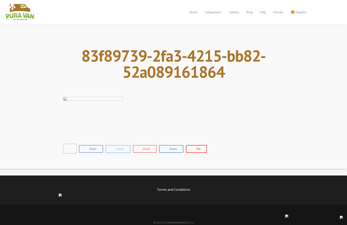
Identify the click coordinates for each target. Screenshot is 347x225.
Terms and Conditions (173, 189)
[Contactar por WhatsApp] (341, 218)
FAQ (263, 12)
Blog (249, 12)
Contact (278, 12)
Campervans (213, 12)
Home (193, 12)
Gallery (234, 12)
